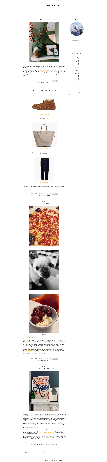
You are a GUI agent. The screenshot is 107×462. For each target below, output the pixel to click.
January (76, 73)
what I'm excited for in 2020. (44, 368)
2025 (77, 57)
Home (44, 452)
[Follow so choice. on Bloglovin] (69, 95)
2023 (76, 60)
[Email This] (52, 81)
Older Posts (64, 452)
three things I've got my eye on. (44, 90)
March (77, 70)
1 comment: (48, 444)
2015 (76, 81)
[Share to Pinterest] (57, 81)
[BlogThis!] (53, 81)
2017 (76, 78)
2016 (76, 79)
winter (52, 446)
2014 (76, 82)
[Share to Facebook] (56, 81)
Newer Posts (25, 452)
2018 (76, 76)
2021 (76, 63)
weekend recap (48, 82)
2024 (76, 58)
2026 (77, 55)
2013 (76, 84)
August (76, 67)
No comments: (48, 81)
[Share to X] (54, 81)
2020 (76, 64)
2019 (76, 75)
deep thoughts (42, 446)
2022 (77, 61)
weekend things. (44, 203)
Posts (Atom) (30, 454)
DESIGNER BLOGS (58, 460)
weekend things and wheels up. (44, 19)
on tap (42, 82)
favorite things (46, 195)
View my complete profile (77, 40)
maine (48, 446)
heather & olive (53, 5)
